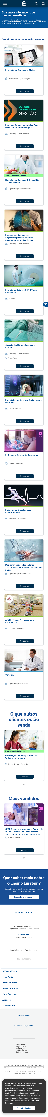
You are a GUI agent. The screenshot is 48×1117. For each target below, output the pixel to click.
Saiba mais (24, 91)
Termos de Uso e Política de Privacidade (24, 1066)
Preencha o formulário (24, 897)
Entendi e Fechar (24, 1108)
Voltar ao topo (25, 912)
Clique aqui (20, 1044)
